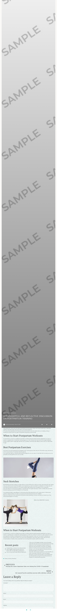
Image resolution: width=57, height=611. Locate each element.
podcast (10, 558)
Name (4, 593)
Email (4, 599)
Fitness (6, 558)
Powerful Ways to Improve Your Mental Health (16, 548)
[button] (42, 425)
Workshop (14, 558)
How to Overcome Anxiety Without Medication (16, 552)
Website (5, 605)
